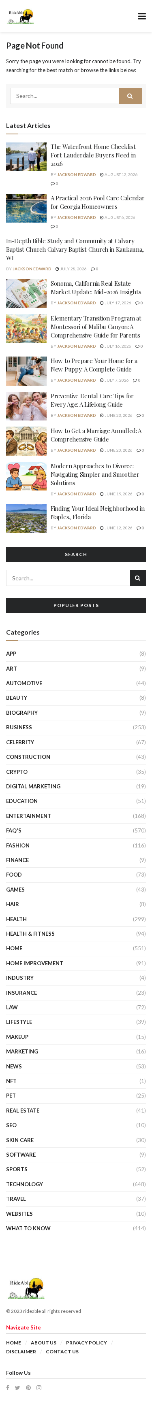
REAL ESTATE (22, 1110)
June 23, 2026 (118, 415)
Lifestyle (19, 1022)
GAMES (15, 889)
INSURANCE (21, 993)
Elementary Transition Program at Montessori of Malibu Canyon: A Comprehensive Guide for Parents (96, 326)
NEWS (14, 1066)
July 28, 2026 (73, 268)
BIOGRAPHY (22, 712)
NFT (11, 1081)
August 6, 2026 (119, 217)
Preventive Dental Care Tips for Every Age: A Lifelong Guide (92, 400)
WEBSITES (19, 1213)
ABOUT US (43, 1343)
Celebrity (20, 742)
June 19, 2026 (118, 493)
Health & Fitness (30, 933)
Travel (16, 1199)
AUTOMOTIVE (24, 683)
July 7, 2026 (116, 380)
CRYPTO (17, 772)
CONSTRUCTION (28, 757)
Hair (12, 904)
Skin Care (20, 1140)
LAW (12, 1007)
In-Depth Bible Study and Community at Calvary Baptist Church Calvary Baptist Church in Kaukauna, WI (75, 249)
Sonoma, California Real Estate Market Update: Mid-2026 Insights (96, 287)
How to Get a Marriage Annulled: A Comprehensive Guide (96, 435)
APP (11, 653)
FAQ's (13, 830)
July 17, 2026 (117, 302)
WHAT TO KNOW (28, 1228)
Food (14, 874)
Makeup (17, 1037)
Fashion (18, 845)
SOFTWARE (21, 1154)
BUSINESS (19, 727)
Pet (11, 1095)
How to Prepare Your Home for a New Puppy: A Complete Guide (94, 365)
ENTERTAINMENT (28, 816)
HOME (14, 948)
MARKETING (22, 1051)
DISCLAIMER (21, 1351)
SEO (11, 1125)
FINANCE (17, 860)
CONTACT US (62, 1351)
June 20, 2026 (118, 450)
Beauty (16, 697)
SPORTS (17, 1169)
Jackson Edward (76, 174)
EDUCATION (22, 801)
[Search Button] (130, 96)
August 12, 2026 (121, 174)
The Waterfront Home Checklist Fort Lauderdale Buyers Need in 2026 (93, 155)
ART (11, 668)
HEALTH (16, 919)
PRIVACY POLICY (86, 1343)
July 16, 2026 (117, 346)
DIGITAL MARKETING (33, 786)
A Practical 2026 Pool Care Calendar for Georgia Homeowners (98, 202)
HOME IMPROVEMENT (34, 963)
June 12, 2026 (118, 527)
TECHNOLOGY (24, 1184)
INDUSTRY (20, 978)
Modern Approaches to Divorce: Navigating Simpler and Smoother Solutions (95, 474)
